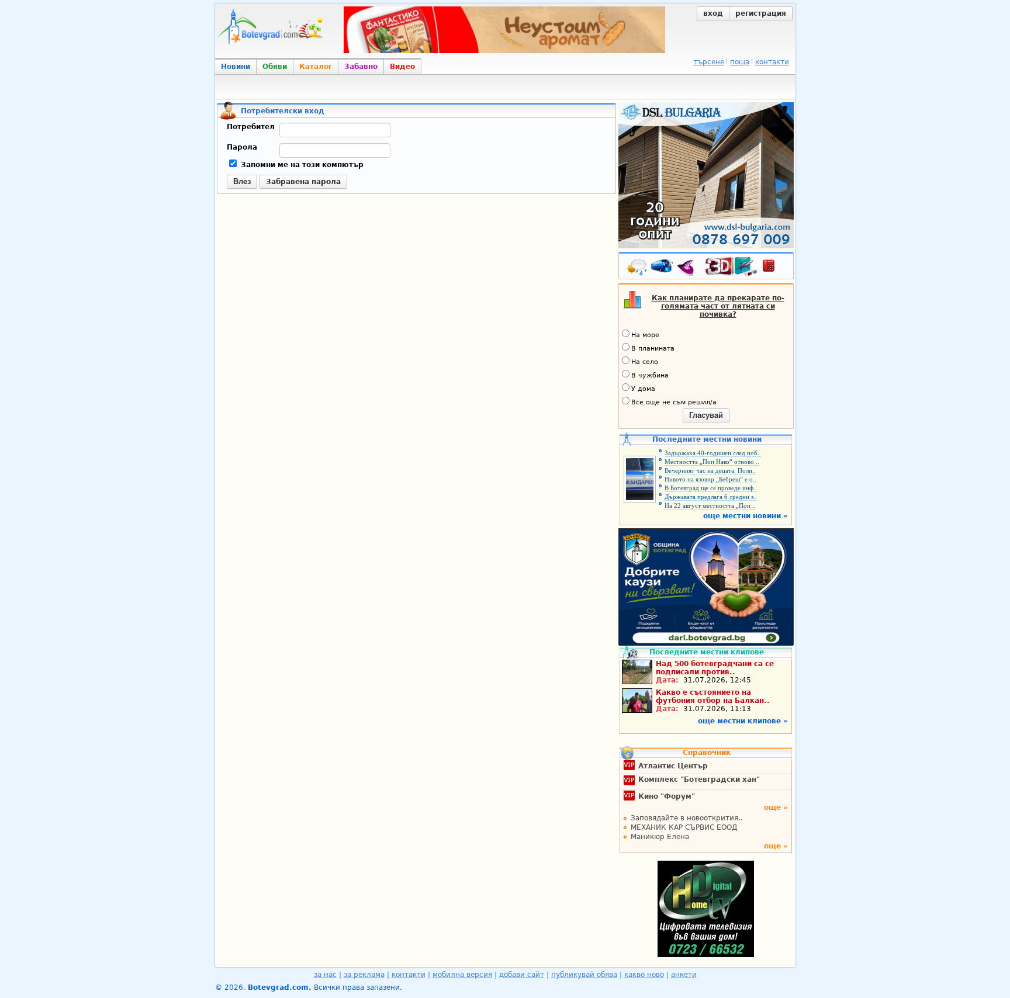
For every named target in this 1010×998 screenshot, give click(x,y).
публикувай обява (584, 975)
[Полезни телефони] (774, 268)
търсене (709, 62)
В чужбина (650, 375)
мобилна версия (462, 975)
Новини (235, 67)
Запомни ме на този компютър (301, 165)
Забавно (361, 67)
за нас (325, 975)
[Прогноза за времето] (637, 268)
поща (739, 62)
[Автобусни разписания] (663, 268)
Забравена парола (303, 182)
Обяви (274, 67)
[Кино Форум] (731, 267)
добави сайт (521, 975)
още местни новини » (745, 516)
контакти (772, 62)
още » (776, 807)
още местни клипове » (743, 721)
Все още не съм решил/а (674, 402)
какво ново (644, 975)
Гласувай (706, 415)
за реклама (364, 975)
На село (644, 362)
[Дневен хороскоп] (688, 268)
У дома (643, 389)
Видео (402, 67)
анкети (684, 975)
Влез (242, 181)
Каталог (315, 67)
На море (645, 335)
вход (713, 13)
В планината (653, 348)
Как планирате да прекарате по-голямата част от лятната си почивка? (718, 306)
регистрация (760, 13)
